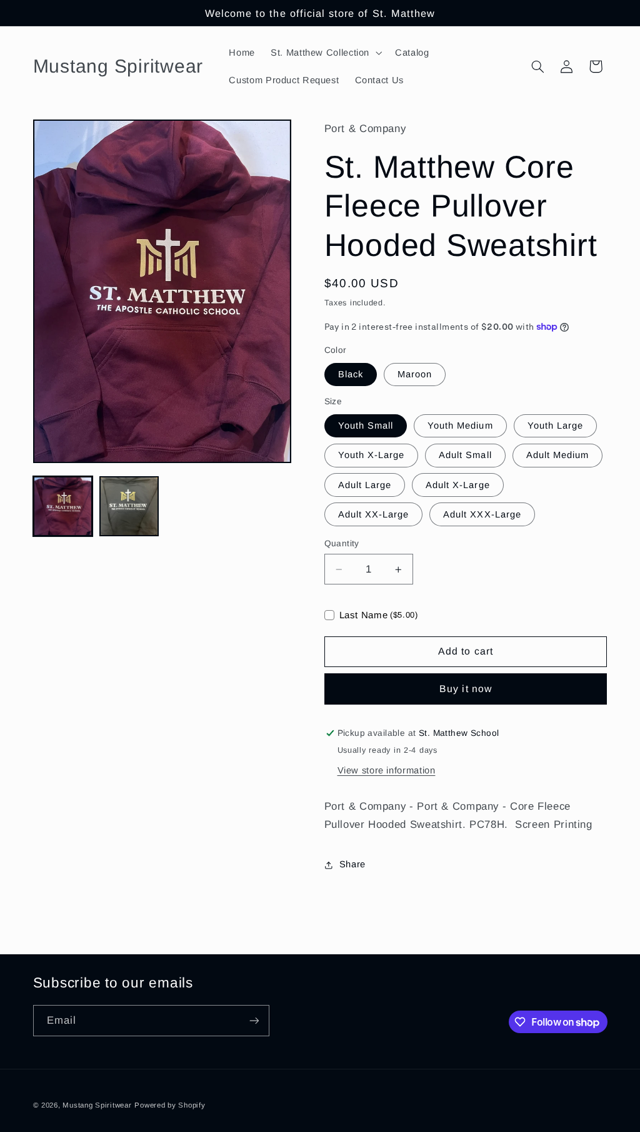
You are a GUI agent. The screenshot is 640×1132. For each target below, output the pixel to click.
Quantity (341, 543)
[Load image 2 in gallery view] (129, 506)
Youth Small (366, 426)
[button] (325, 52)
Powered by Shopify (169, 1105)
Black (350, 374)
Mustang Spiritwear (96, 1105)
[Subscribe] (253, 1020)
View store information (387, 770)
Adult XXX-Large (482, 514)
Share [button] (352, 864)
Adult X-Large (458, 485)
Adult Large (365, 485)
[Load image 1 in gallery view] (63, 506)
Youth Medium (460, 426)
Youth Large (556, 426)
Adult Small (465, 455)
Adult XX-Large (373, 514)
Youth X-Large (371, 455)
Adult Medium (557, 455)
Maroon (415, 374)
